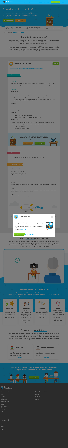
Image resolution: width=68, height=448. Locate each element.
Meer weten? (24, 229)
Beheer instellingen (29, 234)
